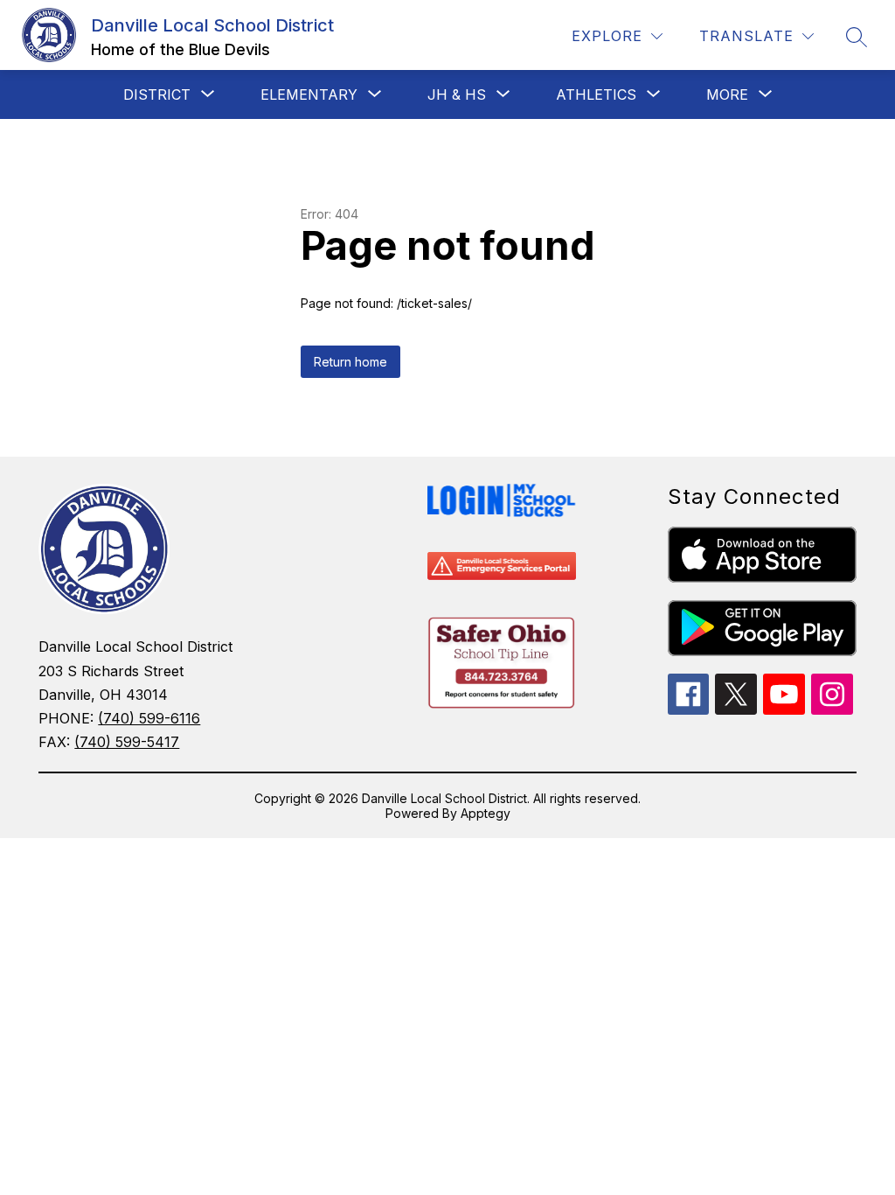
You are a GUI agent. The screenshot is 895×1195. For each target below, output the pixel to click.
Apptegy (485, 813)
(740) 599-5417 (126, 742)
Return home (350, 361)
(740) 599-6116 (149, 718)
